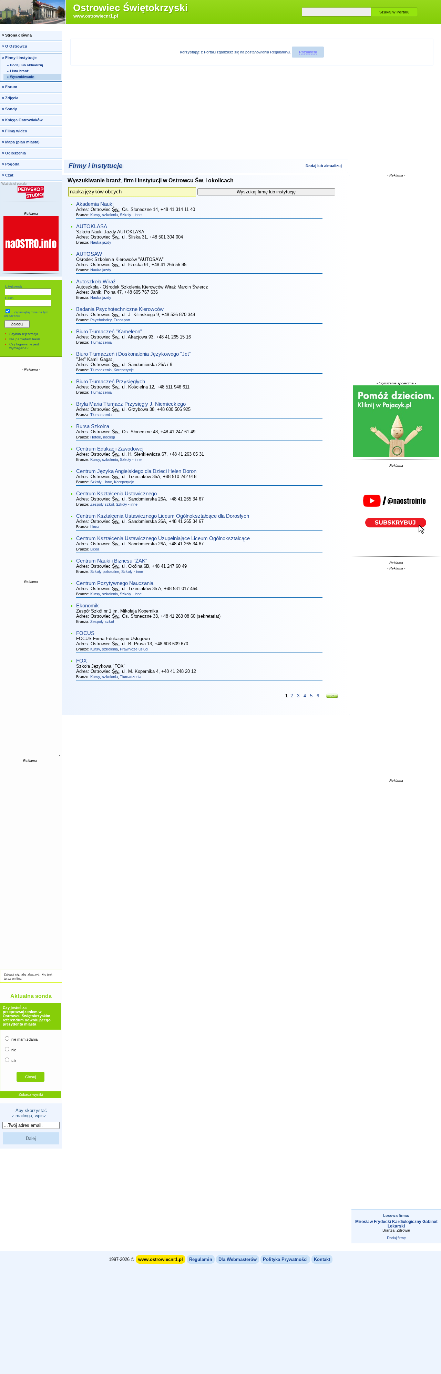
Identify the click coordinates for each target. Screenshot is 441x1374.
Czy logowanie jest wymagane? (24, 346)
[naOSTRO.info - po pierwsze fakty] (31, 243)
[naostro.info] (396, 511)
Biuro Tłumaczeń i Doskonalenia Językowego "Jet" (133, 354)
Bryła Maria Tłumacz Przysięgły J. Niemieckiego (131, 404)
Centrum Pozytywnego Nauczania (114, 583)
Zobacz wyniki (31, 1094)
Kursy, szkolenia (104, 215)
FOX (81, 661)
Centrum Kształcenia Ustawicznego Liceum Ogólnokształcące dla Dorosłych (162, 516)
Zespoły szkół (102, 504)
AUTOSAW (89, 254)
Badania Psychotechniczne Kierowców (120, 309)
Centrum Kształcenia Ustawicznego (116, 493)
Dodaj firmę (396, 1238)
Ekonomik (87, 605)
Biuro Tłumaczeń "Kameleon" (109, 331)
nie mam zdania (24, 1039)
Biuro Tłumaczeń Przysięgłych (110, 381)
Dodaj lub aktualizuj (324, 166)
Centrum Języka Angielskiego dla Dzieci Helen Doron (136, 471)
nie (13, 1050)
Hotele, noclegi (102, 437)
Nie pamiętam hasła (25, 339)
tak (13, 1061)
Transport (122, 320)
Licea (94, 527)
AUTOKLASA (91, 226)
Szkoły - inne (131, 215)
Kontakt (322, 1259)
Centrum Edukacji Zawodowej (109, 449)
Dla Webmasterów (237, 1259)
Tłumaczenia (101, 342)
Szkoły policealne (104, 571)
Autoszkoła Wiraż (96, 281)
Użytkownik (13, 287)
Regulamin (200, 1259)
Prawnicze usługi (134, 649)
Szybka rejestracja (23, 334)
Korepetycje (124, 370)
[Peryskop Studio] (31, 192)
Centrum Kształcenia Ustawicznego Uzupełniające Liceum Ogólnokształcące (163, 538)
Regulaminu (280, 52)
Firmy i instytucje (96, 165)
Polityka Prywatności (285, 1259)
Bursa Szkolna (92, 426)
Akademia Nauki (94, 204)
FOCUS (85, 633)
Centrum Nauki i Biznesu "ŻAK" (111, 561)
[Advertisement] (31, 475)
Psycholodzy (101, 320)
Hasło (9, 298)
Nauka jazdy (100, 242)
